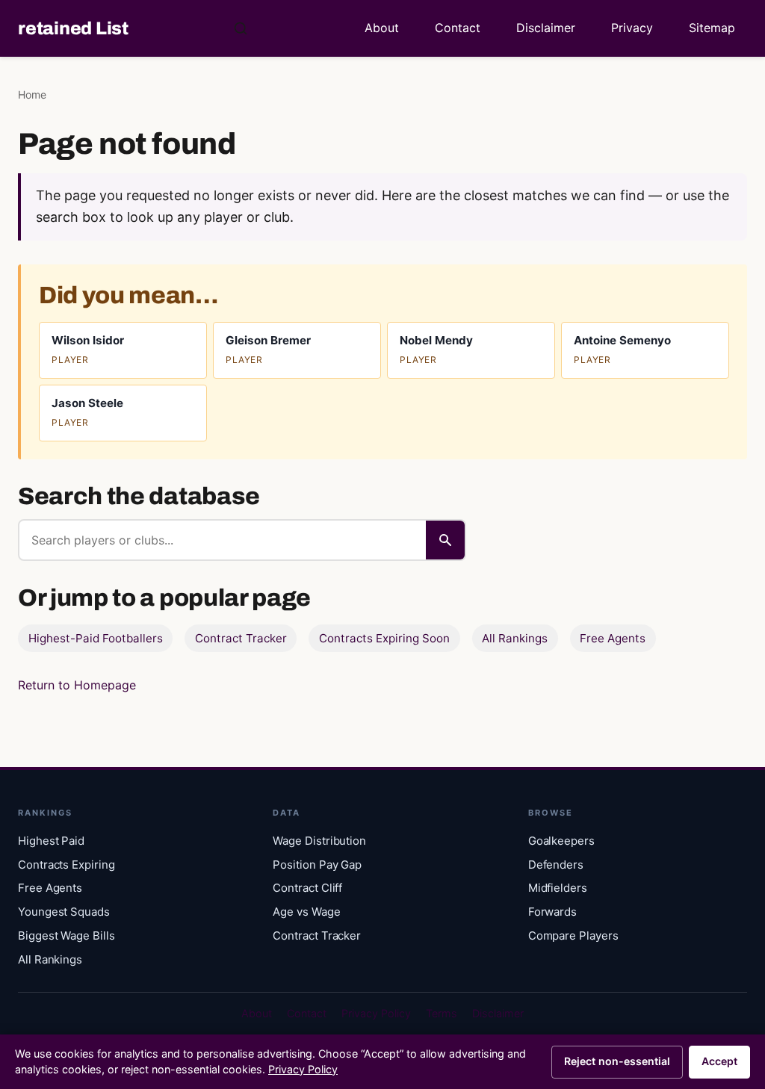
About (382, 27)
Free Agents (612, 638)
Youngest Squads (64, 912)
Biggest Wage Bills (66, 935)
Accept (719, 1061)
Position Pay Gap (317, 864)
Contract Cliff (307, 888)
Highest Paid (51, 841)
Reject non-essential (617, 1061)
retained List (73, 28)
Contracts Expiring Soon (384, 638)
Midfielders (557, 888)
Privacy (632, 27)
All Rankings (515, 638)
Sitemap (712, 27)
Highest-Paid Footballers (95, 638)
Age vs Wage (306, 912)
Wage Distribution (319, 841)
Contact (457, 27)
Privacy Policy (376, 1013)
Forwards (552, 912)
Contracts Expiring (66, 864)
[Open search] (240, 28)
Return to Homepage (77, 684)
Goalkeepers (561, 841)
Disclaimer (545, 27)
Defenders (555, 864)
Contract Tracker (241, 638)
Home (32, 94)
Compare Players (573, 935)
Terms (441, 1013)
